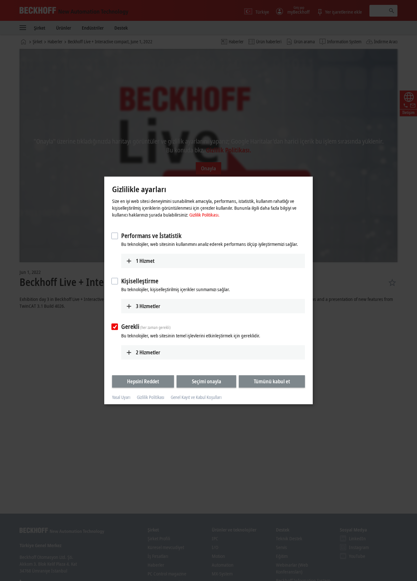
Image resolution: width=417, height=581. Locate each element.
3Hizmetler (148, 306)
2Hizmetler (148, 352)
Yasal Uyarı (121, 397)
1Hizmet (145, 260)
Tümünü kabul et (272, 381)
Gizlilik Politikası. (204, 214)
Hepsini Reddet (143, 381)
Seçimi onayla (206, 381)
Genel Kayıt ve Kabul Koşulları (196, 397)
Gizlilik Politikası (150, 397)
